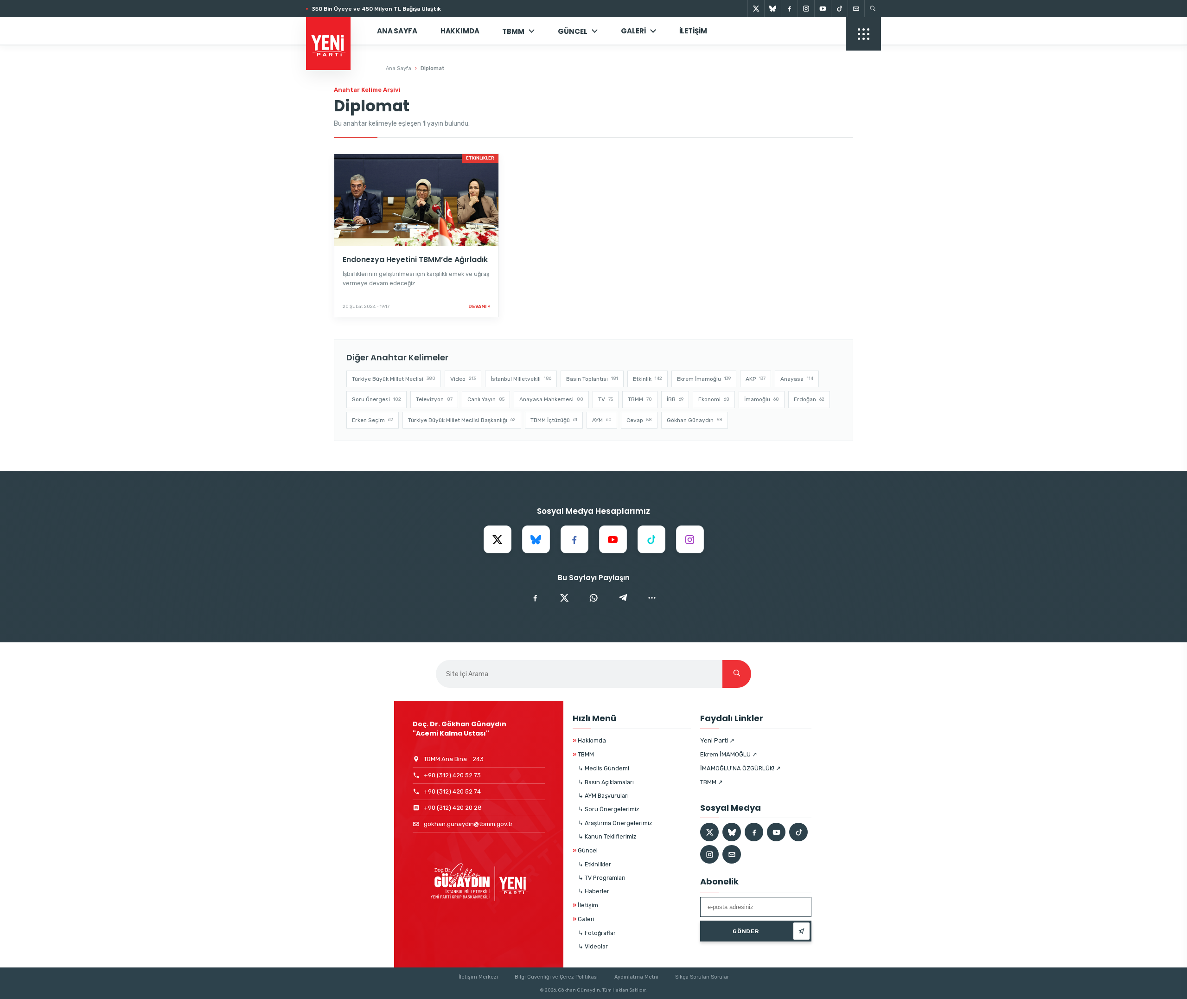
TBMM (513, 31)
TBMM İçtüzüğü (553, 420)
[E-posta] (856, 8)
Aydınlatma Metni (636, 977)
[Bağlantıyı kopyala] (652, 597)
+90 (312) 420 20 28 (453, 807)
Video (463, 379)
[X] (755, 8)
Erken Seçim (372, 420)
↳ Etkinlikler (594, 864)
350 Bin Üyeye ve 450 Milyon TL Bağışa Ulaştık (376, 9)
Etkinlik (647, 379)
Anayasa (796, 379)
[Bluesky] (772, 8)
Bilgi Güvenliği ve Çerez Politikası (556, 977)
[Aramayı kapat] (1164, 55)
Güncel (585, 850)
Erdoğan (809, 399)
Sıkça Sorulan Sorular (702, 977)
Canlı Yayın (485, 399)
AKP (756, 379)
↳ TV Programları (601, 877)
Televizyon (434, 399)
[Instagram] (806, 8)
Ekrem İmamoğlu (704, 379)
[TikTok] (839, 8)
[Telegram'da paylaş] (622, 597)
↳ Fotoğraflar (597, 932)
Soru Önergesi (376, 399)
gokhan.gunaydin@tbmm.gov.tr (468, 823)
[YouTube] (822, 8)
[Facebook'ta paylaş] (535, 597)
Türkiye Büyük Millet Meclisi (393, 379)
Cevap (639, 420)
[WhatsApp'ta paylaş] (593, 597)
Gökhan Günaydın (694, 420)
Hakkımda (459, 31)
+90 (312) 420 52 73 (452, 775)
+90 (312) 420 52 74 (452, 791)
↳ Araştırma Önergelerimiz (615, 823)
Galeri (633, 31)
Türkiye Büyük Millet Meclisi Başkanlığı (462, 420)
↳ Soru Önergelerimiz (608, 809)
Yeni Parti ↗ (717, 740)
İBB (675, 399)
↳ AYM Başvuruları (603, 795)
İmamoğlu (761, 399)
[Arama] (872, 8)
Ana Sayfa (397, 31)
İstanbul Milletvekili (521, 379)
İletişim (693, 31)
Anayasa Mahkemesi (551, 399)
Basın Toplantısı (592, 379)
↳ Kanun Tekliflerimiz (607, 836)
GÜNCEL (572, 31)
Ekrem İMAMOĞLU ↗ (728, 754)
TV (605, 399)
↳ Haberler (593, 891)
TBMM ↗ (711, 782)
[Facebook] (789, 8)
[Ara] (736, 674)
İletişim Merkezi (478, 977)
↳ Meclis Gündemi (603, 768)
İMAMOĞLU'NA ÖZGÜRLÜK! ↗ (740, 768)
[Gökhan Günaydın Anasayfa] (333, 31)
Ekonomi (713, 399)
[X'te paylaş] (564, 597)
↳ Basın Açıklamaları (606, 782)
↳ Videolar (593, 946)
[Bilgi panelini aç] (863, 34)
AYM (602, 420)
